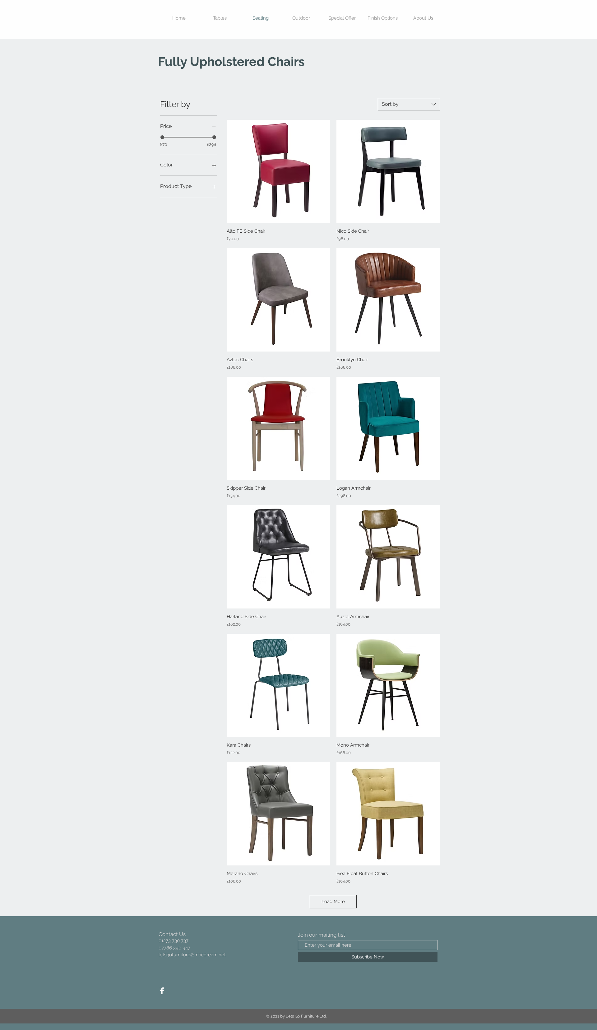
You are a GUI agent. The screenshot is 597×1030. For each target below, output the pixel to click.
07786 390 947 (174, 948)
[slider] (162, 137)
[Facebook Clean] (162, 990)
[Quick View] (278, 171)
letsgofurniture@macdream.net (192, 955)
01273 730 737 (173, 941)
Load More (333, 901)
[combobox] (409, 104)
